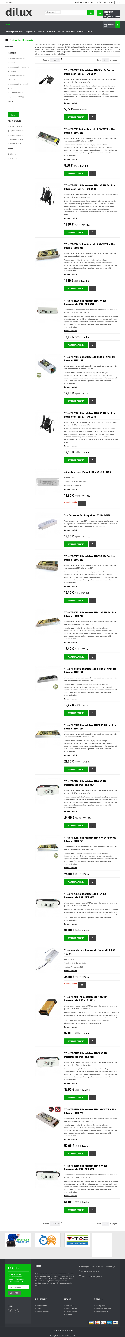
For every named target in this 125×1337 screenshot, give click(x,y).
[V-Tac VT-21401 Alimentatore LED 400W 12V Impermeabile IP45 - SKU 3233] (48, 1007)
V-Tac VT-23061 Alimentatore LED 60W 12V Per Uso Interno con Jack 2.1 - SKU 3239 (89, 414)
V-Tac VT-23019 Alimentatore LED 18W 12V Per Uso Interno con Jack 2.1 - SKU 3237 (89, 71)
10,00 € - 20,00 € (15, 131)
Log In (118, 2)
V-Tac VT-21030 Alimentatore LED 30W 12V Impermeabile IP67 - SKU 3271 (85, 302)
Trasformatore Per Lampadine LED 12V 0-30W (87, 515)
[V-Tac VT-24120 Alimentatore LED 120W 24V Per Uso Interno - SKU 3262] (48, 679)
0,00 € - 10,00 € (15, 126)
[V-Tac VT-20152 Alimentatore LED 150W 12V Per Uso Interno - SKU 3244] (48, 735)
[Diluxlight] (19, 11)
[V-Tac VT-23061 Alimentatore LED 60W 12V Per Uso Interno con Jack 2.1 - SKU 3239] (48, 423)
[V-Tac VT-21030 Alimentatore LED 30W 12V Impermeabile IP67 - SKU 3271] (48, 310)
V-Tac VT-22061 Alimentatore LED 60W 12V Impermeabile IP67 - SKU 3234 (85, 782)
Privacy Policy (101, 1305)
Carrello (98, 2)
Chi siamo (69, 1305)
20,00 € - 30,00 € (15, 135)
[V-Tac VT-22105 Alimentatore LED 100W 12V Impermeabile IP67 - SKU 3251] (48, 1063)
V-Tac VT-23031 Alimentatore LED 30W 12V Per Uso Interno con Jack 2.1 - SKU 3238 (89, 187)
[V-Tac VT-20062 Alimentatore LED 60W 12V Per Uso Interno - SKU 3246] (48, 254)
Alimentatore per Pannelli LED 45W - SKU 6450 (87, 472)
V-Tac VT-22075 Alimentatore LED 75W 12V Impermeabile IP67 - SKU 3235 (85, 895)
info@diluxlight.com (95, 1276)
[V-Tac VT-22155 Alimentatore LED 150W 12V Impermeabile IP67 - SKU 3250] (48, 1175)
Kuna (59, 1336)
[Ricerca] (90, 12)
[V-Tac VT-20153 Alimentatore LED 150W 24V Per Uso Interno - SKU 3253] (48, 847)
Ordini (39, 1308)
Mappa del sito (71, 1308)
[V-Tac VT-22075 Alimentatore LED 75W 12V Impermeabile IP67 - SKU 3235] (48, 904)
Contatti (69, 1315)
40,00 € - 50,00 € (15, 143)
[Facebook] (10, 1311)
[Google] (16, 1311)
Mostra (99, 60)
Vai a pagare (108, 2)
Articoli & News (71, 1312)
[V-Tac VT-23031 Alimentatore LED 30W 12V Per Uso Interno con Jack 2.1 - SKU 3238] (48, 195)
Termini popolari (102, 1312)
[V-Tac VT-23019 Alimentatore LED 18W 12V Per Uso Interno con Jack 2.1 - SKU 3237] (48, 80)
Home (7, 40)
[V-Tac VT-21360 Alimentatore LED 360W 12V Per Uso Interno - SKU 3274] (48, 1119)
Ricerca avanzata (43, 1312)
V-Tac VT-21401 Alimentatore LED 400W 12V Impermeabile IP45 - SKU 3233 (86, 998)
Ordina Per (46, 60)
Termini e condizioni (103, 1308)
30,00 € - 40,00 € (15, 139)
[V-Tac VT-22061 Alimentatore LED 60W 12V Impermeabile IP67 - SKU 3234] (48, 791)
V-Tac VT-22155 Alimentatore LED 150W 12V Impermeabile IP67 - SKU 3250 (85, 1167)
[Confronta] (92, 117)
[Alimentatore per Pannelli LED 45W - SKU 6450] (48, 482)
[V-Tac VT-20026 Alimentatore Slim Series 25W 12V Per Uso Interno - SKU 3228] (48, 139)
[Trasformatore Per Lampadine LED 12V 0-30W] (48, 525)
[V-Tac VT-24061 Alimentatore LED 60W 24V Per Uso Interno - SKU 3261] (48, 367)
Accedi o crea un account (84, 2)
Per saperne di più (70, 103)
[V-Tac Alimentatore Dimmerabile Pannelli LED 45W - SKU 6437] (48, 960)
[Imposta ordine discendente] (61, 59)
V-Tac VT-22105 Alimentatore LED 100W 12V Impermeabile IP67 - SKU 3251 (85, 1054)
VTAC (12, 158)
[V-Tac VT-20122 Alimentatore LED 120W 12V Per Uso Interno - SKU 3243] (48, 622)
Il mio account (42, 1305)
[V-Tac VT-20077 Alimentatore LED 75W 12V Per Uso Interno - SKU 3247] (48, 566)
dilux (11, 154)
